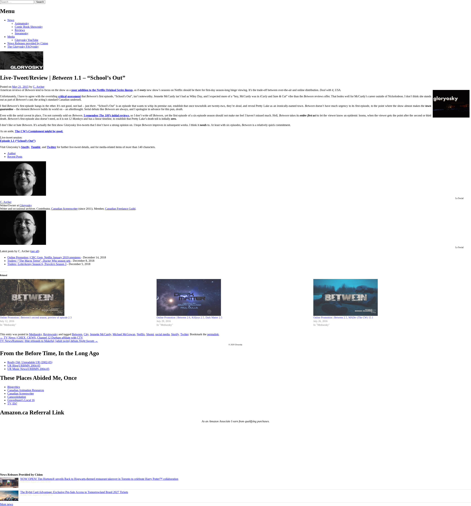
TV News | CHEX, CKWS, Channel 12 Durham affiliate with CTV (41, 337)
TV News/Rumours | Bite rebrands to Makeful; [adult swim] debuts (49, 340)
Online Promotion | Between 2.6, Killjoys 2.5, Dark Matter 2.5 (189, 317)
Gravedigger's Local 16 (21, 400)
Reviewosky (50, 334)
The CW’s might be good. (39, 131)
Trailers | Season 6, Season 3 (36, 264)
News (10, 20)
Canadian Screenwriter (64, 208)
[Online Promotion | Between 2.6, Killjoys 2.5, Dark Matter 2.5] (233, 297)
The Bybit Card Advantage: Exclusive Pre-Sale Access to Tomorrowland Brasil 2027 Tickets (74, 492)
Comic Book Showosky (29, 26)
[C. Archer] (23, 194)
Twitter (51, 147)
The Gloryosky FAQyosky (23, 46)
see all (34, 251)
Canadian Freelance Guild (120, 208)
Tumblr (35, 147)
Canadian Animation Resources (25, 390)
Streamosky (21, 33)
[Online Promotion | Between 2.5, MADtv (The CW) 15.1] (389, 297)
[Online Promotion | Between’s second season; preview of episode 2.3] (76, 297)
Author (11, 153)
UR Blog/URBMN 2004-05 (23, 365)
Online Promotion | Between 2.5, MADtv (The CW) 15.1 (343, 317)
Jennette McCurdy (100, 334)
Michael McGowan (124, 334)
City (86, 334)
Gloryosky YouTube (26, 40)
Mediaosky (35, 334)
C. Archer (38, 86)
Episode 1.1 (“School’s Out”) (18, 140)
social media (162, 334)
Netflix (141, 334)
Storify (25, 147)
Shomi (150, 334)
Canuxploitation (16, 396)
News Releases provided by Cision (27, 43)
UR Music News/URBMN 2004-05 (28, 368)
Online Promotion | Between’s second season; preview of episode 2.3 (36, 317)
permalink (213, 334)
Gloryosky (26, 205)
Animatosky (22, 23)
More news (6, 504)
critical (62, 96)
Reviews (20, 30)
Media (11, 36)
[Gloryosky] (21, 68)
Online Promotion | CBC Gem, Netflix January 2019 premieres (44, 257)
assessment (74, 96)
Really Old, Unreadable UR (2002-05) (29, 362)
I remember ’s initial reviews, (107, 115)
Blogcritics (13, 386)
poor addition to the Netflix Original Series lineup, (102, 90)
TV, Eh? (12, 403)
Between (77, 334)
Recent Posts (14, 156)
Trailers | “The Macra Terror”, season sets (38, 260)
